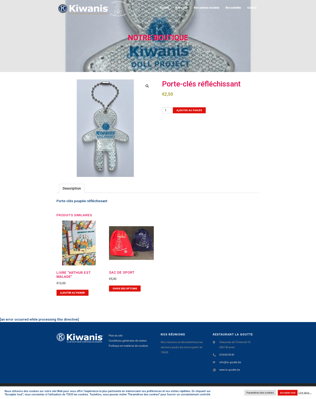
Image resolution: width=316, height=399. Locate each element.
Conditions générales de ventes (128, 340)
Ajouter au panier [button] (72, 292)
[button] (147, 86)
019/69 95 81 (226, 354)
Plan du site (116, 335)
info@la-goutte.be (230, 362)
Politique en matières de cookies (128, 345)
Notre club (181, 7)
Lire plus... (304, 392)
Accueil (164, 7)
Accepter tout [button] (287, 392)
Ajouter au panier (189, 110)
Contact (251, 7)
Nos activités (233, 7)
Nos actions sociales (206, 7)
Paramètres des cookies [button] (260, 392)
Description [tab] (72, 188)
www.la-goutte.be (229, 369)
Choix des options (125, 288)
